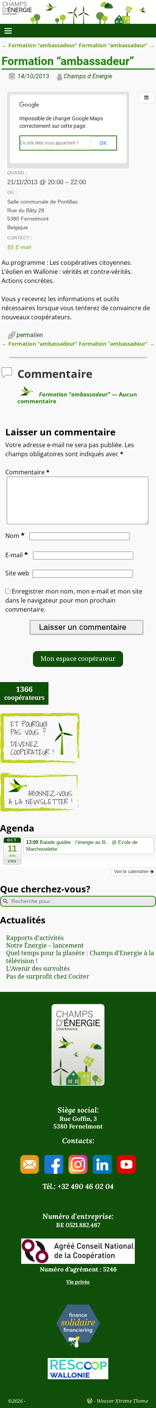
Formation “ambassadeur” (39, 45)
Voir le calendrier (132, 871)
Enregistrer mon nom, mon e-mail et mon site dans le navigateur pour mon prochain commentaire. (73, 600)
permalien (30, 335)
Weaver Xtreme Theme (122, 1401)
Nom (15, 535)
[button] (78, 659)
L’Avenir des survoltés (38, 968)
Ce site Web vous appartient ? (49, 143)
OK (103, 143)
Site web (17, 573)
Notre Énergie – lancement (45, 945)
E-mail (22, 247)
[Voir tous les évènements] (146, 97)
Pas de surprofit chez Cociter (47, 976)
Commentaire (27, 472)
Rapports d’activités (35, 938)
